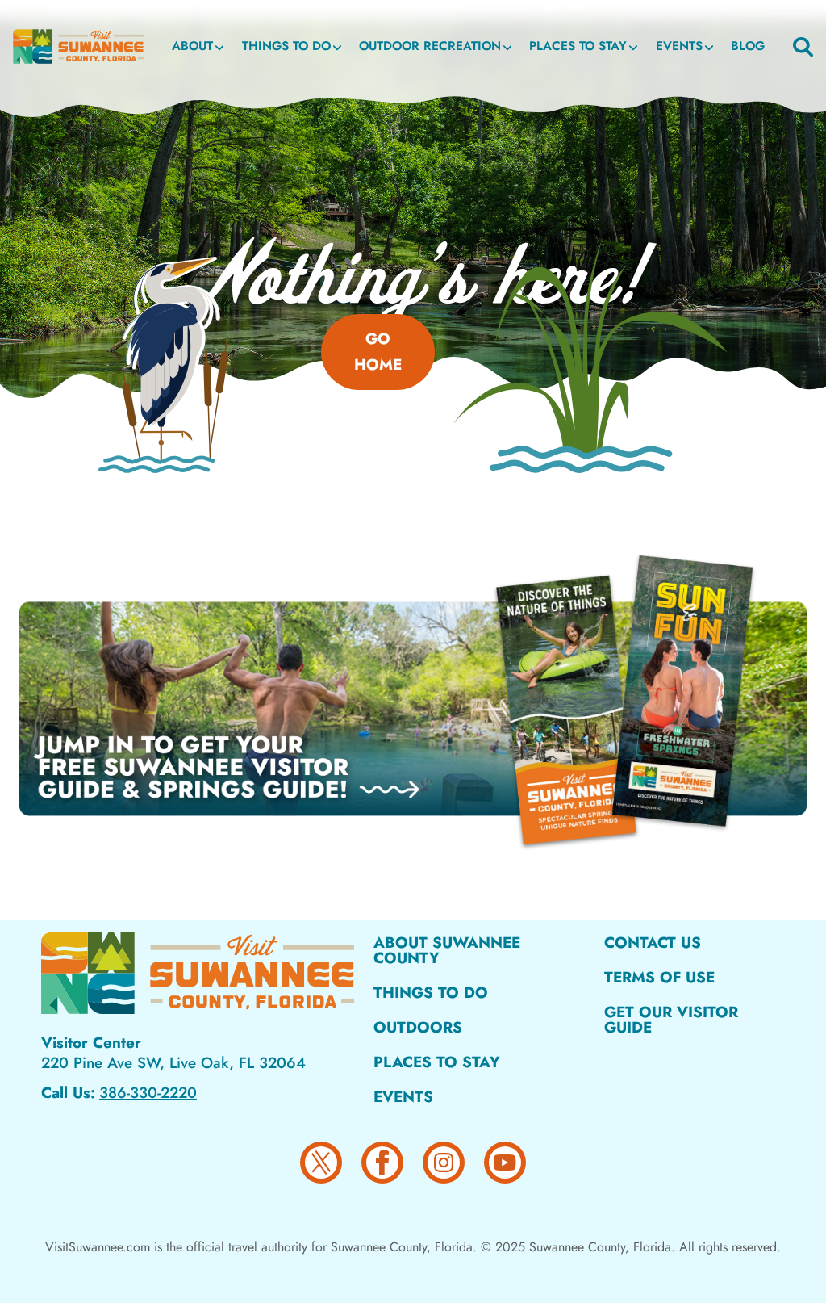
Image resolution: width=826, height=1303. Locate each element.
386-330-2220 (148, 1093)
